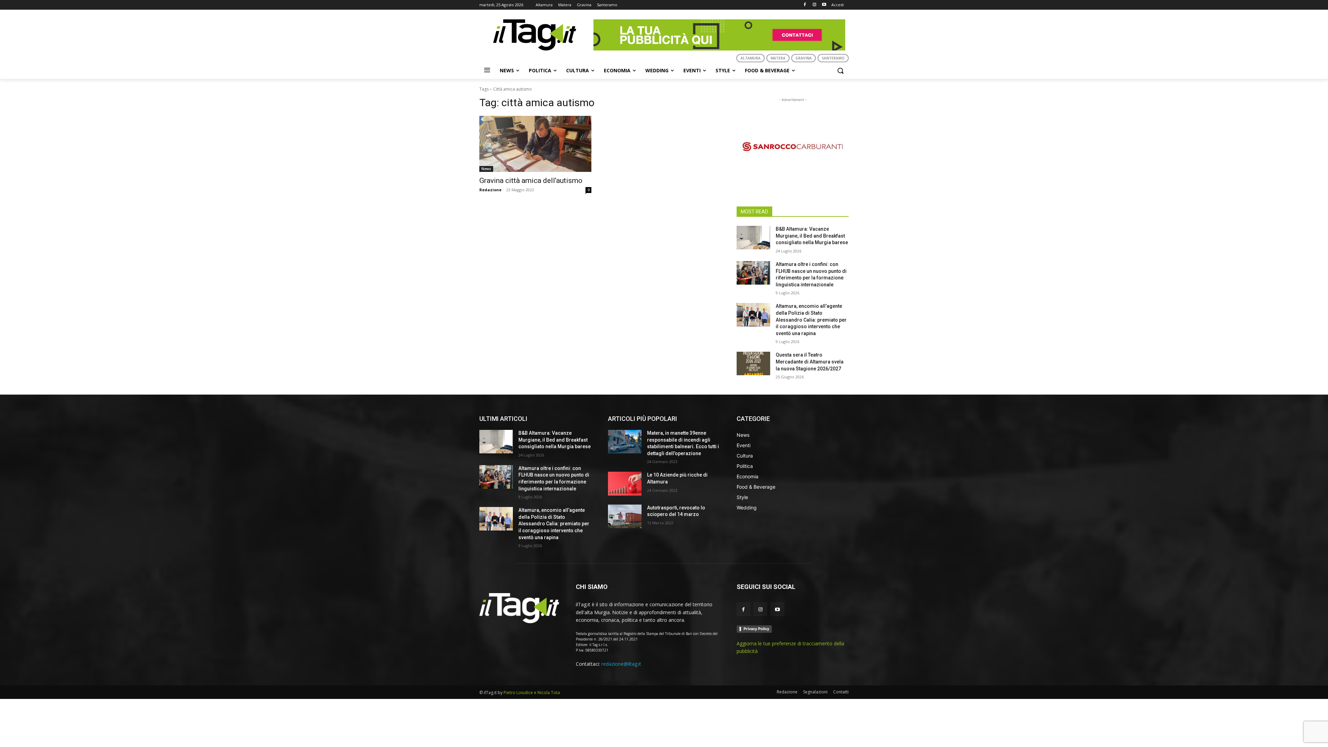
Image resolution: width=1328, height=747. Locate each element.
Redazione (490, 189)
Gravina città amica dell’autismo (530, 180)
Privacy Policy (756, 628)
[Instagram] (814, 5)
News (486, 168)
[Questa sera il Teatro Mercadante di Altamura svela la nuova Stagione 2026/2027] (753, 363)
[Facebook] (805, 5)
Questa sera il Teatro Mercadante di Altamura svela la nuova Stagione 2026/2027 (809, 361)
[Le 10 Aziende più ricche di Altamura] (625, 483)
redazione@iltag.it (621, 664)
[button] (840, 70)
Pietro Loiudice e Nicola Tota (532, 692)
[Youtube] (824, 5)
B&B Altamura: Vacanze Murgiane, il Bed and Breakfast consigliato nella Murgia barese (812, 235)
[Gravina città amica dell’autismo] (535, 144)
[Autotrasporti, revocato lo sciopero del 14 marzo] (625, 516)
